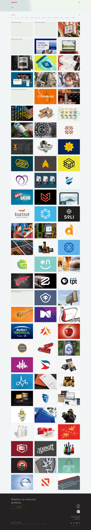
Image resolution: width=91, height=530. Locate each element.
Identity (27, 17)
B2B (15, 17)
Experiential (56, 17)
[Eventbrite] (79, 523)
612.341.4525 (77, 518)
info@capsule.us (77, 519)
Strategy (43, 17)
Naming (32, 17)
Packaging (49, 17)
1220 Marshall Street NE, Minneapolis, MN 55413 (75, 517)
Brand (22, 17)
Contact (19, 507)
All (11, 17)
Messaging (37, 17)
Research (67, 17)
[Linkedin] (71, 523)
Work (12, 7)
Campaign (73, 17)
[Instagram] (74, 523)
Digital (62, 17)
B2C (18, 17)
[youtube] (76, 523)
